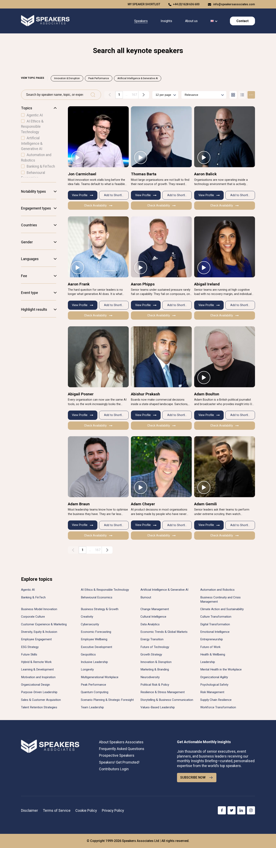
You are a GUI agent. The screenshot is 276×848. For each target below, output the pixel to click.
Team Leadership (92, 707)
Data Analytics (150, 624)
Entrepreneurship (211, 639)
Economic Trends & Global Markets (164, 632)
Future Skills (29, 654)
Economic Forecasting (96, 632)
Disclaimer (29, 810)
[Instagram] (251, 810)
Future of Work (210, 647)
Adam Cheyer (143, 504)
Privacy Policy (113, 810)
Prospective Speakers (116, 755)
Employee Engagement (36, 639)
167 (134, 95)
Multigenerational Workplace (99, 677)
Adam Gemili (205, 504)
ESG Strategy (30, 647)
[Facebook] (222, 810)
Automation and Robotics (217, 590)
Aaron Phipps (143, 284)
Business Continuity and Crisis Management (220, 599)
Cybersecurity (90, 624)
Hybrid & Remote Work (36, 662)
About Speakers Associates (121, 742)
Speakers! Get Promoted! (119, 762)
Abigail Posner (81, 394)
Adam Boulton (206, 394)
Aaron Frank (79, 284)
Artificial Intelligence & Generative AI (137, 78)
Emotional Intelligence (215, 632)
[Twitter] (232, 810)
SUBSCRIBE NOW (192, 777)
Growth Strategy (151, 654)
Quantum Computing (94, 692)
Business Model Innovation (39, 609)
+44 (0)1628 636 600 (186, 4)
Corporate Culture (33, 616)
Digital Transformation (215, 624)
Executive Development (96, 647)
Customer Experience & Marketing (44, 624)
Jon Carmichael (82, 174)
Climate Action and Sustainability (222, 609)
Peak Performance (98, 78)
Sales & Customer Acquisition (41, 700)
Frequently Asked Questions (121, 749)
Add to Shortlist (114, 195)
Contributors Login (114, 769)
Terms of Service (57, 810)
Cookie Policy (86, 810)
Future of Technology (154, 647)
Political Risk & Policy (154, 684)
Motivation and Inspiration (38, 677)
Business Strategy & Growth (99, 609)
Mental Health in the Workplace (221, 669)
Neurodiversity (150, 677)
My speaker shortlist (144, 4)
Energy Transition (151, 639)
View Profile (79, 195)
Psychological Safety (214, 684)
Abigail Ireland (207, 284)
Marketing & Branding (154, 669)
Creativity (87, 616)
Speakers (141, 21)
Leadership (207, 662)
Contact (242, 21)
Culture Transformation (215, 616)
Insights (166, 21)
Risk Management (212, 692)
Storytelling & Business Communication (166, 700)
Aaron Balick (205, 174)
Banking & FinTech (33, 597)
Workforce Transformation (218, 707)
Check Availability (95, 205)
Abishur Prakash (145, 394)
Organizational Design (35, 684)
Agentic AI (28, 590)
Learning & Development (37, 669)
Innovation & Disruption (67, 78)
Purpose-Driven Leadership (39, 692)
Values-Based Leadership (157, 707)
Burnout (145, 597)
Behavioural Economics (96, 597)
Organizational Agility (214, 677)
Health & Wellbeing (212, 654)
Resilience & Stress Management (162, 692)
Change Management (154, 609)
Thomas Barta (143, 174)
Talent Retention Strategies (39, 707)
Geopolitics (88, 654)
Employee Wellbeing (94, 639)
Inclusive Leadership (94, 662)
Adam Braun (79, 504)
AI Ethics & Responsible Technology (105, 590)
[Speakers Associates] (45, 21)
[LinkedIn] (241, 810)
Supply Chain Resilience (216, 700)
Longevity (87, 669)
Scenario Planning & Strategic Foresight (107, 700)
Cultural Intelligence (153, 616)
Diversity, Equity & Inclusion (39, 632)
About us (191, 21)
